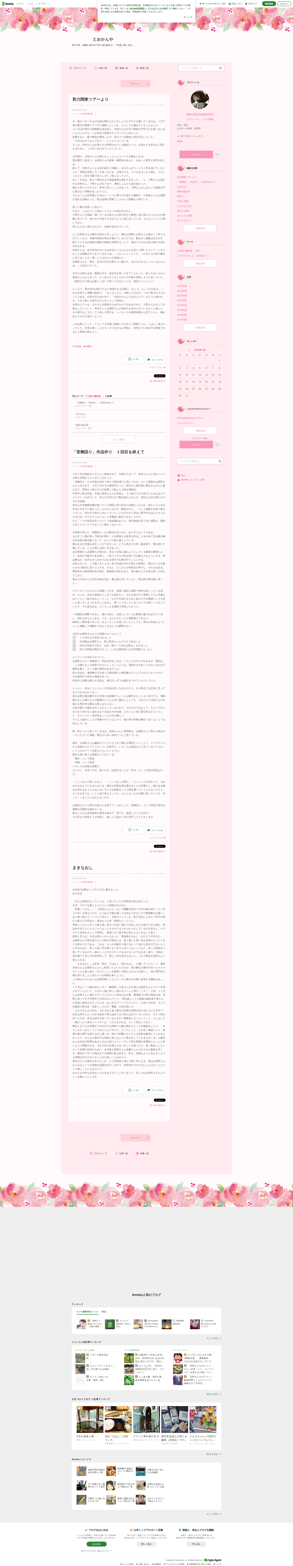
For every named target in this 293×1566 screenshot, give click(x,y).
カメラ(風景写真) (132, 1350)
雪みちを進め (183, 210)
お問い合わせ (143, 1564)
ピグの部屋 (208, 119)
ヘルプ (218, 1564)
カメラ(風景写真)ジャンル (87, 1311)
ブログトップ (79, 68)
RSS (183, 475)
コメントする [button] (157, 359)
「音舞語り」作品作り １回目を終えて (108, 451)
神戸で (180, 196)
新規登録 (269, 3)
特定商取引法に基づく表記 (200, 1564)
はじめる (97, 1544)
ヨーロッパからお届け (85, 1350)
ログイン (284, 3)
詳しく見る (146, 1544)
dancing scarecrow (199, 114)
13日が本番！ (183, 201)
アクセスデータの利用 (175, 1564)
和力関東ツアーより (90, 99)
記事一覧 (103, 68)
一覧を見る (200, 228)
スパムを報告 (128, 1564)
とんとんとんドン (185, 422)
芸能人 (104, 1311)
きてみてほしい (184, 220)
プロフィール (192, 119)
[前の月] (188, 350)
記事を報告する (159, 381)
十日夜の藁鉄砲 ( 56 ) (188, 250)
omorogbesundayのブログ (190, 418)
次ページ (135, 83)
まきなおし (82, 867)
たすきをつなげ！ (185, 206)
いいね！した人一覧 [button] (157, 367)
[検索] (220, 68)
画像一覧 (123, 68)
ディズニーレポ (180, 1350)
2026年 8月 (200, 350)
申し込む (196, 1544)
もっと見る (119, 439)
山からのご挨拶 (184, 215)
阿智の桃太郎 (183, 191)
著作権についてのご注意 (192, 479)
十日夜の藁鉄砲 (87, 114)
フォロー (197, 154)
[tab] (87, 1311)
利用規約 (157, 1564)
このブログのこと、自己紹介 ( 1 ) (193, 255)
